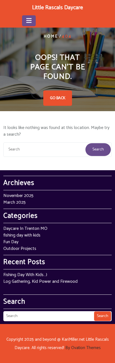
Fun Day (10, 242)
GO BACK (57, 98)
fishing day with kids (21, 235)
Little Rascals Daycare (57, 7)
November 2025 (18, 195)
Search (98, 149)
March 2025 (14, 202)
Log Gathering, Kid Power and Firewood (40, 281)
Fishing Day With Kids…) (25, 275)
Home (51, 36)
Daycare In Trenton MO (25, 228)
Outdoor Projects (19, 248)
